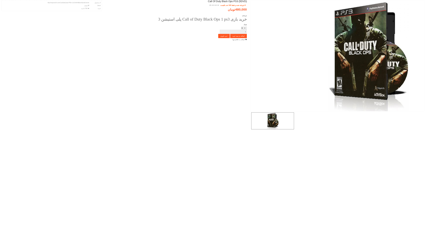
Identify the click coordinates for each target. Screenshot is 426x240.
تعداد (245, 24)
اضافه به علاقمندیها (239, 39)
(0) (210, 5)
